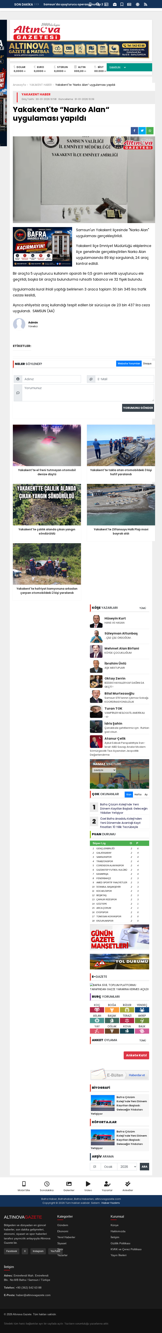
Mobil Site (24, 1190)
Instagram (38, 1251)
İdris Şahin (113, 723)
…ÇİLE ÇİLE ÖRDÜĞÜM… (118, 638)
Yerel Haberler (66, 1237)
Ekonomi (62, 1231)
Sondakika (47, 1190)
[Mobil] (90, 4)
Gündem (62, 1225)
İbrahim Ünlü (115, 663)
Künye (115, 1225)
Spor (60, 1249)
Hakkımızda (118, 1231)
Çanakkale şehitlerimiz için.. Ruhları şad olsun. (127, 730)
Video (88, 1190)
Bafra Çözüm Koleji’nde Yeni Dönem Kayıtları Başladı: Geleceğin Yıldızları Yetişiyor (120, 808)
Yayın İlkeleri (118, 1255)
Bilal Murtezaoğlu (119, 693)
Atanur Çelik (115, 738)
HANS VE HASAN (114, 623)
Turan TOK (113, 708)
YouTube (55, 1251)
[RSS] (145, 4)
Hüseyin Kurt (115, 618)
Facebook (11, 1251)
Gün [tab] (128, 794)
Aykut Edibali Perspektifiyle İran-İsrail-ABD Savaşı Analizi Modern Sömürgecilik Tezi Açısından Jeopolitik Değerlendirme (118, 749)
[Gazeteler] (129, 4)
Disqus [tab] (147, 363)
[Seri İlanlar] (122, 4)
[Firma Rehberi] (115, 4)
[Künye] (137, 4)
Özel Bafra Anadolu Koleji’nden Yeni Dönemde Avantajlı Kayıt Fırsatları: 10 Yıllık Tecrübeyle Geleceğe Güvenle (116, 823)
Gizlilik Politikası (120, 1243)
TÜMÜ (142, 608)
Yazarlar (107, 1190)
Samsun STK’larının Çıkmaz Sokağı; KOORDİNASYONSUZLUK (127, 700)
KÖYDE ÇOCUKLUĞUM (118, 653)
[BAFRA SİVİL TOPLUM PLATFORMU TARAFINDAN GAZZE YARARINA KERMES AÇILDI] (119, 987)
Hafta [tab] (138, 794)
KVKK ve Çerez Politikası (126, 1249)
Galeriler (68, 1190)
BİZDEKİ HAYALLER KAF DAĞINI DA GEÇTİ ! (124, 685)
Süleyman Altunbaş (121, 633)
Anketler (127, 1190)
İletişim (115, 1237)
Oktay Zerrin (115, 678)
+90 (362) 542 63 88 (28, 1287)
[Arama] (98, 4)
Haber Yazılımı (111, 1203)
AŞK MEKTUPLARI (115, 668)
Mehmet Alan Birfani (122, 648)
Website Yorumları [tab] (129, 363)
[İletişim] (106, 4)
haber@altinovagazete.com (33, 1295)
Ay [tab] (146, 794)
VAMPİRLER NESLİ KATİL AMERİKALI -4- (125, 715)
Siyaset (61, 1243)
